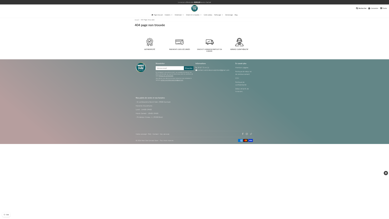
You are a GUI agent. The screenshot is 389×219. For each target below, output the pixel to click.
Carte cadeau (208, 15)
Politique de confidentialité (166, 75)
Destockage (229, 15)
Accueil (137, 20)
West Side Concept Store (149, 140)
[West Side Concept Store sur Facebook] (243, 134)
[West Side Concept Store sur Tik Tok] (251, 134)
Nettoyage (217, 15)
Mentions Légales (241, 67)
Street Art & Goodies (192, 15)
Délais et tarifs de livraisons (242, 90)
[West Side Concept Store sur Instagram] (247, 134)
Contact (156, 134)
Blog (236, 15)
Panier (385, 8)
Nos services (164, 134)
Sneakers (167, 15)
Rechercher (363, 8)
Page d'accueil (158, 15)
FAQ (149, 134)
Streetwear (178, 15)
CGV (237, 78)
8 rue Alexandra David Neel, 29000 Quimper (154, 102)
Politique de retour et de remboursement (243, 72)
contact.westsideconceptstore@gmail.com (172, 80)
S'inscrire (188, 68)
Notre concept (141, 134)
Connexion (374, 8)
